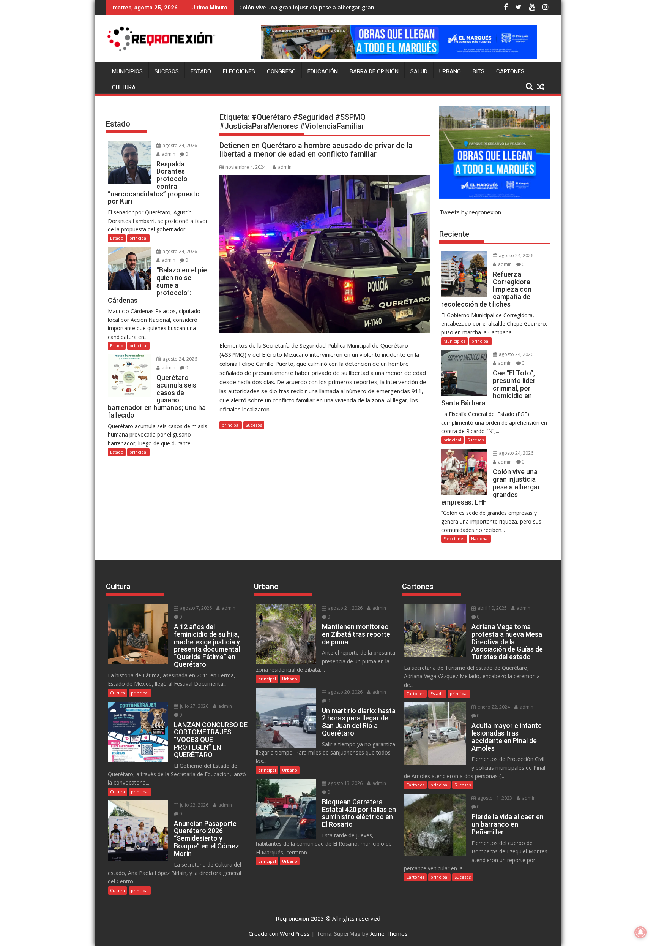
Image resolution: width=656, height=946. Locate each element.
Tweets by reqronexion (470, 212)
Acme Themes (389, 933)
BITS (478, 71)
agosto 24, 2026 (179, 145)
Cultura (124, 87)
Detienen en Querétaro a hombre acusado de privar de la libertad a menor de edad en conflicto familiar (316, 149)
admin (285, 167)
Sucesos (167, 71)
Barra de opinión (374, 71)
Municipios (127, 71)
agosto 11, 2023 (494, 798)
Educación (323, 71)
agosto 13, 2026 (345, 783)
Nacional (480, 538)
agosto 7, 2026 (195, 608)
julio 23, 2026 (193, 805)
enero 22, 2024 (493, 707)
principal (231, 425)
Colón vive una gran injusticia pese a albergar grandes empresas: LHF (331, 7)
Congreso (281, 71)
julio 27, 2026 (193, 706)
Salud (418, 71)
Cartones (510, 71)
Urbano (450, 71)
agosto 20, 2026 (345, 692)
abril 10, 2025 (491, 608)
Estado (201, 71)
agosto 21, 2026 (345, 608)
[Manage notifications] (640, 932)
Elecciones (239, 71)
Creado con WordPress (279, 933)
